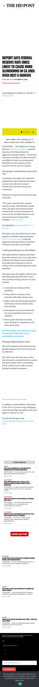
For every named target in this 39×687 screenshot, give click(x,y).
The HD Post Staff (12, 83)
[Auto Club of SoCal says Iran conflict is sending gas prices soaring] (19, 576)
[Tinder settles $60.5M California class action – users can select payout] (19, 607)
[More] (24, 87)
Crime (6, 466)
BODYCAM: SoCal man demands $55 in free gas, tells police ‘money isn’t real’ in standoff (19, 515)
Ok (20, 684)
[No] (36, 679)
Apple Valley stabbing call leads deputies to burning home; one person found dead (17, 469)
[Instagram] (3, 641)
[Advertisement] (19, 32)
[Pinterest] (14, 87)
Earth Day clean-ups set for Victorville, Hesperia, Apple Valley (19, 499)
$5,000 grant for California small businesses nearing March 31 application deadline (18, 559)
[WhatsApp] (19, 87)
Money (4, 587)
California (8, 480)
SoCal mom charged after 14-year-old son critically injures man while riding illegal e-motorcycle (17, 483)
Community (8, 497)
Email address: (7, 659)
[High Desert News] (20, 6)
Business (5, 556)
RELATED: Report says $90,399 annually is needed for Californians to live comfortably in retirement (19, 333)
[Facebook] (4, 87)
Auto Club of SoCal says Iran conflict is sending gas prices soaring (18, 589)
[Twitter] (9, 87)
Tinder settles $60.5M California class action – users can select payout (19, 620)
